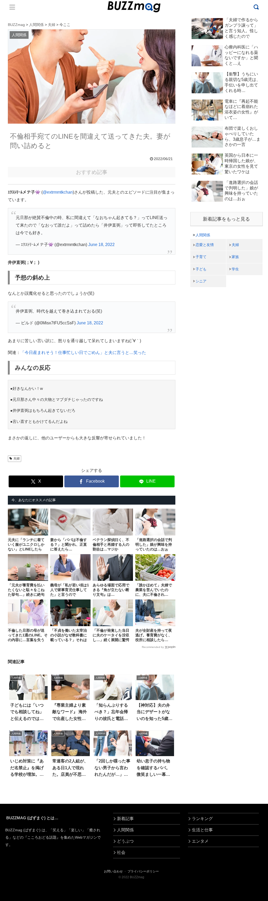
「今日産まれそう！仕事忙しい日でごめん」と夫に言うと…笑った (83, 352)
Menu (12, 7)
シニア (201, 281)
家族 (235, 257)
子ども (201, 269)
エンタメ (200, 841)
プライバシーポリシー (143, 871)
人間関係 (203, 235)
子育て (201, 257)
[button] (17, 828)
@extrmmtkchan (58, 192)
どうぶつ (125, 841)
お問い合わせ (113, 871)
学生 (235, 269)
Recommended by (153, 647)
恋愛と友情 (205, 245)
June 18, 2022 (101, 244)
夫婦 (16, 458)
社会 (121, 852)
